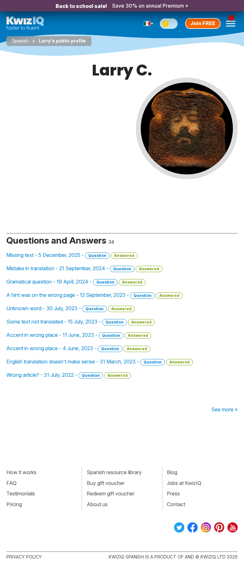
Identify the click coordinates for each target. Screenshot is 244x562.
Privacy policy (24, 556)
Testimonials (20, 493)
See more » (224, 409)
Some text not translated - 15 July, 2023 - (79, 321)
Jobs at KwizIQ (184, 483)
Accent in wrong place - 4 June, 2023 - (76, 348)
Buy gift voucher (106, 483)
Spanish (20, 40)
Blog (172, 472)
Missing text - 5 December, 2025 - (70, 255)
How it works (21, 472)
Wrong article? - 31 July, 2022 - (67, 375)
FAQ (11, 483)
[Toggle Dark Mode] (169, 23)
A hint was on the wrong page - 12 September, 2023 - (93, 295)
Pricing (14, 504)
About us (97, 504)
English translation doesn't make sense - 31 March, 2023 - (98, 361)
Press (173, 493)
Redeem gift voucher (110, 493)
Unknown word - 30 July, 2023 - (69, 308)
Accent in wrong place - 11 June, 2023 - (77, 335)
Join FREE (202, 23)
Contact (176, 504)
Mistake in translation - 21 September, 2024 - (82, 268)
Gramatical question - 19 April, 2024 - (74, 281)
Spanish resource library (114, 472)
